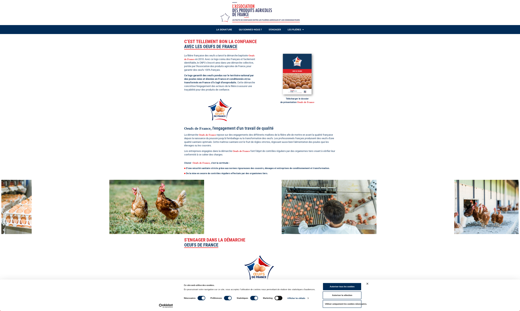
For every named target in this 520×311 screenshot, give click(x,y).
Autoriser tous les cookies (342, 286)
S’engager (275, 29)
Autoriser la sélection (342, 295)
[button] (4, 207)
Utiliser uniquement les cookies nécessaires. (343, 304)
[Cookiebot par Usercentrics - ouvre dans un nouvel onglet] (166, 306)
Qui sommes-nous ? (250, 29)
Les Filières (294, 29)
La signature (224, 29)
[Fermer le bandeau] (367, 284)
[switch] (228, 298)
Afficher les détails (296, 298)
